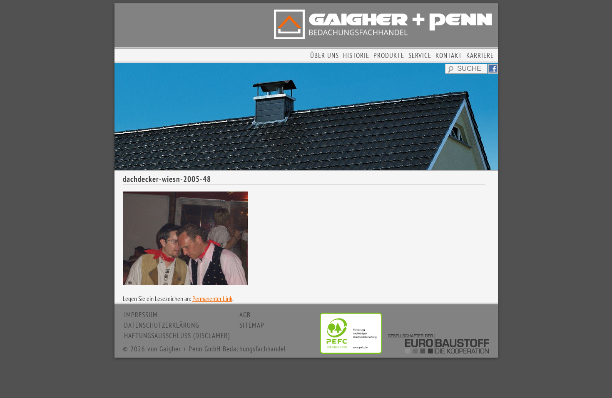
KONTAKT (448, 55)
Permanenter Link (212, 298)
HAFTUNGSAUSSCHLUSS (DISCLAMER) (177, 335)
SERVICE (419, 55)
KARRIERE (480, 55)
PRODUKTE (388, 55)
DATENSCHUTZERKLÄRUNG (161, 325)
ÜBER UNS (324, 55)
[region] (306, 116)
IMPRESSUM (141, 314)
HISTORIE (356, 55)
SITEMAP (251, 325)
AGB (245, 314)
